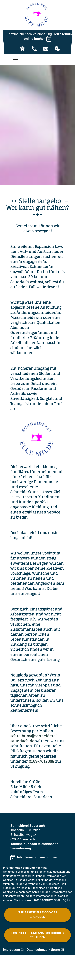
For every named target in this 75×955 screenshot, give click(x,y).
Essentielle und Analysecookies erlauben (37, 935)
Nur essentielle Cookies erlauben (37, 915)
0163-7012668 (41, 761)
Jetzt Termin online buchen (36, 857)
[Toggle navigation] (13, 59)
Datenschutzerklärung (49, 900)
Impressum (11, 949)
